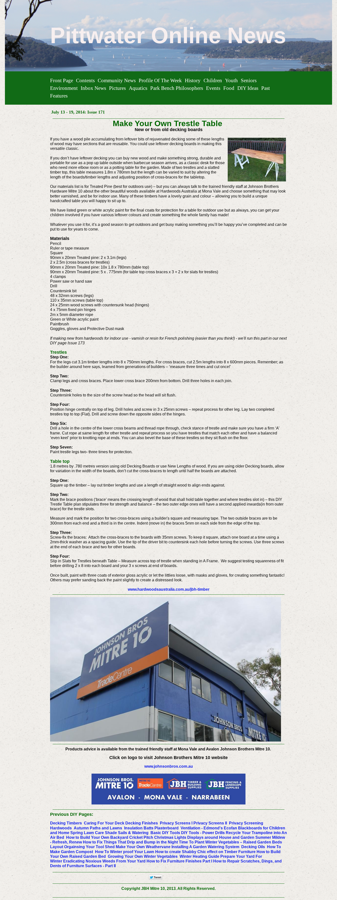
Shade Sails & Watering (127, 833)
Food (228, 88)
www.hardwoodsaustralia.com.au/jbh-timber (168, 589)
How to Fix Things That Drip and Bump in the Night (130, 842)
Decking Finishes (141, 823)
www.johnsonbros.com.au (168, 766)
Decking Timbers (66, 823)
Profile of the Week (160, 80)
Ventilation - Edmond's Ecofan (209, 828)
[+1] (182, 877)
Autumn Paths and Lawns (98, 828)
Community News (117, 80)
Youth (231, 80)
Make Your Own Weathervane (143, 847)
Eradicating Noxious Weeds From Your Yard (104, 861)
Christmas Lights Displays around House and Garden (204, 837)
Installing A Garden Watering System (205, 847)
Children (213, 80)
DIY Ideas (247, 88)
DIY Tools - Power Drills (203, 833)
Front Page (61, 80)
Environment (64, 88)
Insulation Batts (138, 828)
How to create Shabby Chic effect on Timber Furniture (205, 852)
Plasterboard (166, 828)
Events (213, 88)
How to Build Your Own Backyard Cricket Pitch (109, 837)
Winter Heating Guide (199, 856)
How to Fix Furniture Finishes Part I (179, 861)
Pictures (117, 88)
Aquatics (138, 88)
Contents (85, 80)
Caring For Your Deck (104, 823)
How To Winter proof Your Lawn (124, 852)
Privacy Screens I (176, 823)
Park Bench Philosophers (176, 88)
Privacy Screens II (210, 823)
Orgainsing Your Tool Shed (89, 847)
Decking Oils (253, 847)
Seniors (249, 80)
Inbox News (93, 88)
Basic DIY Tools (165, 833)
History (193, 80)
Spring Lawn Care (87, 833)
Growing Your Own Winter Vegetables (143, 856)
